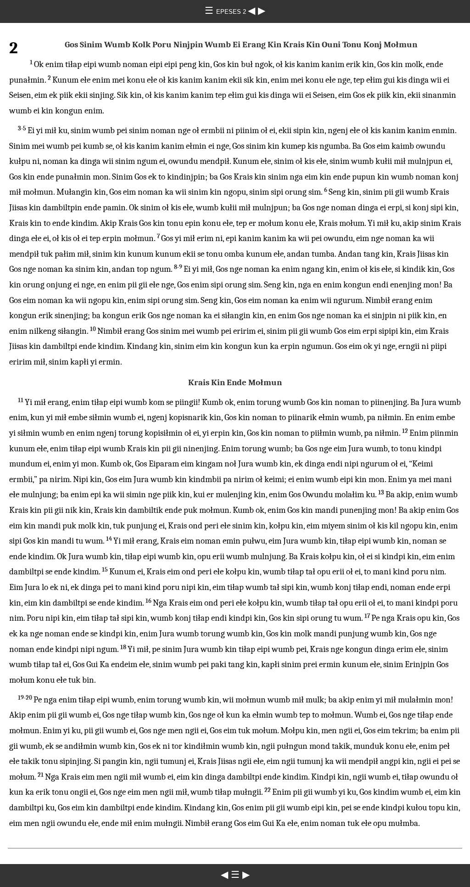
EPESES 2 (232, 11)
